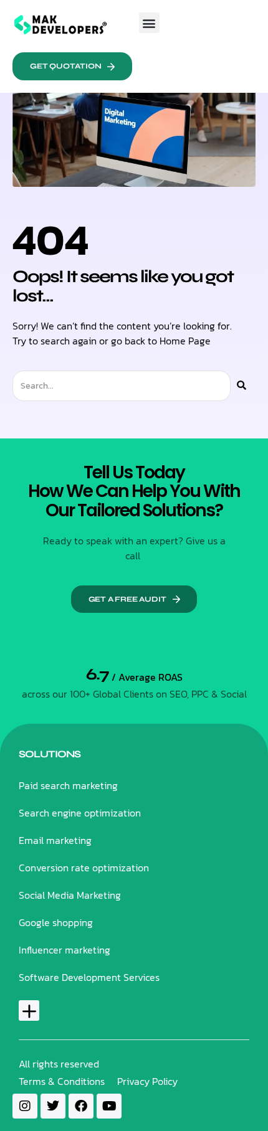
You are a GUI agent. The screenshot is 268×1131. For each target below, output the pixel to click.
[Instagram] (24, 1106)
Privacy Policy (147, 1081)
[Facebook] (81, 1106)
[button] (149, 22)
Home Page (185, 340)
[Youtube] (109, 1106)
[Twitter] (53, 1106)
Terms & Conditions (62, 1081)
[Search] (241, 386)
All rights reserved (59, 1063)
